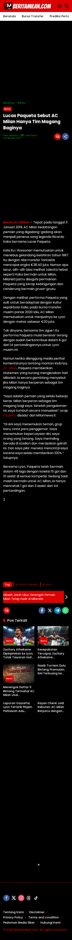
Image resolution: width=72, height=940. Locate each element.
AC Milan (10, 368)
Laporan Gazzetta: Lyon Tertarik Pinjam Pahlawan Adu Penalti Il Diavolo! (17, 707)
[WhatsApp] (65, 610)
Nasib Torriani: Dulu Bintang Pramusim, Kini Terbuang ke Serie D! (52, 670)
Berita (7, 109)
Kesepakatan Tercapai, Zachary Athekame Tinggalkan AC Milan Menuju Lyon (52, 654)
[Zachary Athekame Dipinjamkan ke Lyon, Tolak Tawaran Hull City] (18, 636)
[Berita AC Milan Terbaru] (28, 6)
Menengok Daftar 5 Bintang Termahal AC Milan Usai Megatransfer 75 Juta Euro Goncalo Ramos (18, 691)
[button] (59, 6)
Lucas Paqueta (28, 584)
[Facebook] (42, 610)
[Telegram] (57, 610)
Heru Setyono (10, 135)
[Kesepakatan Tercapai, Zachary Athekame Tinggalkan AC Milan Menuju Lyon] (53, 636)
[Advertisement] (36, 61)
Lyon (48, 584)
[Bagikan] (65, 136)
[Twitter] (49, 610)
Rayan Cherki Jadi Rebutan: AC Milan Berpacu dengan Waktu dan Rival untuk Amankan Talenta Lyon (51, 707)
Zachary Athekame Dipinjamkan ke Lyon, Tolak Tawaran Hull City (18, 654)
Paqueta (9, 415)
